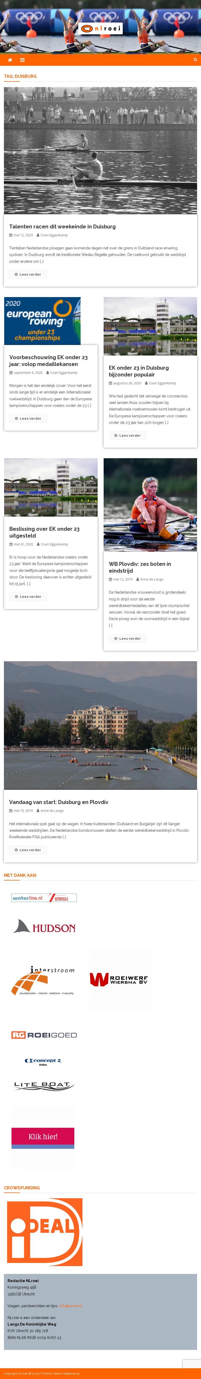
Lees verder (30, 274)
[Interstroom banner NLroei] (42, 981)
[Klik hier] (120, 980)
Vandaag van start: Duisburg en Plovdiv (58, 802)
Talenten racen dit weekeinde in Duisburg (62, 226)
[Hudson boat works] (44, 925)
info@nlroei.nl (70, 1306)
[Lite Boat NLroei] (44, 1086)
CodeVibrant (89, 1373)
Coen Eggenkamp (54, 235)
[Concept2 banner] (44, 1062)
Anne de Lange (151, 579)
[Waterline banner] (44, 898)
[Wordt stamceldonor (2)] (43, 1138)
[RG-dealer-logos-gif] (44, 1035)
